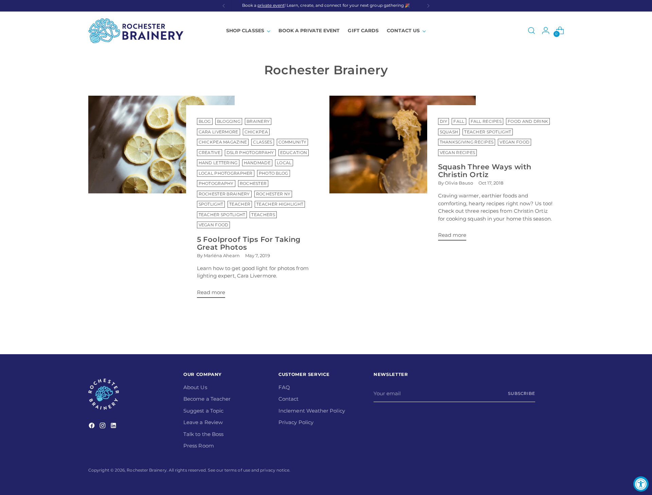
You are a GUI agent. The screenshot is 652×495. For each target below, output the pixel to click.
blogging (228, 121)
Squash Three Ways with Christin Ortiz (484, 171)
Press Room (198, 445)
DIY (444, 121)
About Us (195, 387)
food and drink (528, 121)
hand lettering (218, 162)
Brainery (258, 121)
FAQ (284, 387)
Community (292, 142)
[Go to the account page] (546, 30)
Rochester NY (273, 194)
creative (209, 152)
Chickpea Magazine (223, 142)
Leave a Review (203, 422)
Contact (288, 399)
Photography (216, 183)
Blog (205, 121)
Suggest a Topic (203, 410)
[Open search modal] (531, 30)
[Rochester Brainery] (135, 30)
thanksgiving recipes (467, 142)
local (284, 162)
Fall (458, 121)
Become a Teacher (207, 399)
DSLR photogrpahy (250, 152)
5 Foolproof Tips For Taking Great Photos (249, 243)
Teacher (239, 204)
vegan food (214, 225)
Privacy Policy (295, 422)
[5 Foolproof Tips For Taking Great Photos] (161, 199)
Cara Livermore (218, 132)
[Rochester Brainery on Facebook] (92, 426)
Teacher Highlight (279, 204)
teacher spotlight (487, 132)
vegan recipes (457, 152)
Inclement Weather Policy (311, 410)
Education (293, 152)
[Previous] (223, 6)
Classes (262, 142)
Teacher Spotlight (222, 214)
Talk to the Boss (203, 434)
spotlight (211, 204)
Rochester (253, 183)
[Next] (428, 6)
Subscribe (521, 393)
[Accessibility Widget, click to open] (641, 484)
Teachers (263, 214)
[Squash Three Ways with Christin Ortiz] (402, 171)
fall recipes (486, 121)
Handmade (257, 162)
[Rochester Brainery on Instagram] (103, 426)
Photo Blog (273, 173)
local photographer (226, 173)
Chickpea (256, 132)
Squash (449, 132)
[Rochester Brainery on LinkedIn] (114, 426)
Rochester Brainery (224, 194)
